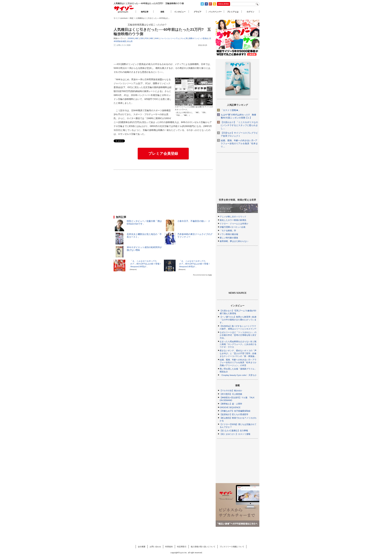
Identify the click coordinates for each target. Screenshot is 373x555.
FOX (146, 38)
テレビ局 (184, 38)
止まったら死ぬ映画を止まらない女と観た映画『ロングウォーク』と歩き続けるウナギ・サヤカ (238, 344)
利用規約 (169, 547)
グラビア (197, 12)
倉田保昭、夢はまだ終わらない (234, 241)
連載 (162, 12)
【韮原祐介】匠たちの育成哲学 (234, 414)
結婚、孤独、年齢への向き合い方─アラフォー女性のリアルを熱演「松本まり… (239, 143)
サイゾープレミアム (124, 9)
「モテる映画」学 (228, 230)
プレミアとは (233, 12)
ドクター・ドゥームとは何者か (234, 223)
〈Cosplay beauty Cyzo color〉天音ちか (238, 375)
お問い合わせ (155, 547)
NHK (157, 38)
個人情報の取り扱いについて (203, 547)
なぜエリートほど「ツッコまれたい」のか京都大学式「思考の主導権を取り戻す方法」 (238, 335)
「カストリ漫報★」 (230, 110)
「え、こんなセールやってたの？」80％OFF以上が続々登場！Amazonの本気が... (145, 264)
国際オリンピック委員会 (198, 38)
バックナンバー (215, 12)
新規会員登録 (223, 4)
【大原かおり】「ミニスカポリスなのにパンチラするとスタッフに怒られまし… (239, 125)
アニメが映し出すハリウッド (233, 216)
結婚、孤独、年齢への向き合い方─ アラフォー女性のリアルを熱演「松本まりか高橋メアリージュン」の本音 (238, 362)
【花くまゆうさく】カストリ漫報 (235, 434)
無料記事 (144, 12)
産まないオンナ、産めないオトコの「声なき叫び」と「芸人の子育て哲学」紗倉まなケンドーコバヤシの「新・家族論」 (238, 353)
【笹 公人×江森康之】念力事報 (234, 430)
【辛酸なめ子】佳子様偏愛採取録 (235, 411)
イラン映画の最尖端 (229, 234)
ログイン (250, 12)
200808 (131, 38)
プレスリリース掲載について (232, 547)
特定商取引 (181, 547)
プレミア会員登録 (163, 153)
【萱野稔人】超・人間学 (231, 404)
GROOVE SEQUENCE (230, 407)
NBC (152, 38)
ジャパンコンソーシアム (169, 38)
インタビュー (180, 12)
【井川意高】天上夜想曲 (231, 394)
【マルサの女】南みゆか (231, 390)
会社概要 (141, 547)
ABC (137, 38)
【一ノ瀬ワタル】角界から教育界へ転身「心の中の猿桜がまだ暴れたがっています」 (238, 320)
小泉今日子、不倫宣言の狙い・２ (193, 221)
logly (210, 275)
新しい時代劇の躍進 (229, 238)
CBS (142, 38)
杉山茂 (129, 41)
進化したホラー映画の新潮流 (233, 220)
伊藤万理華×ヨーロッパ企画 (232, 227)
